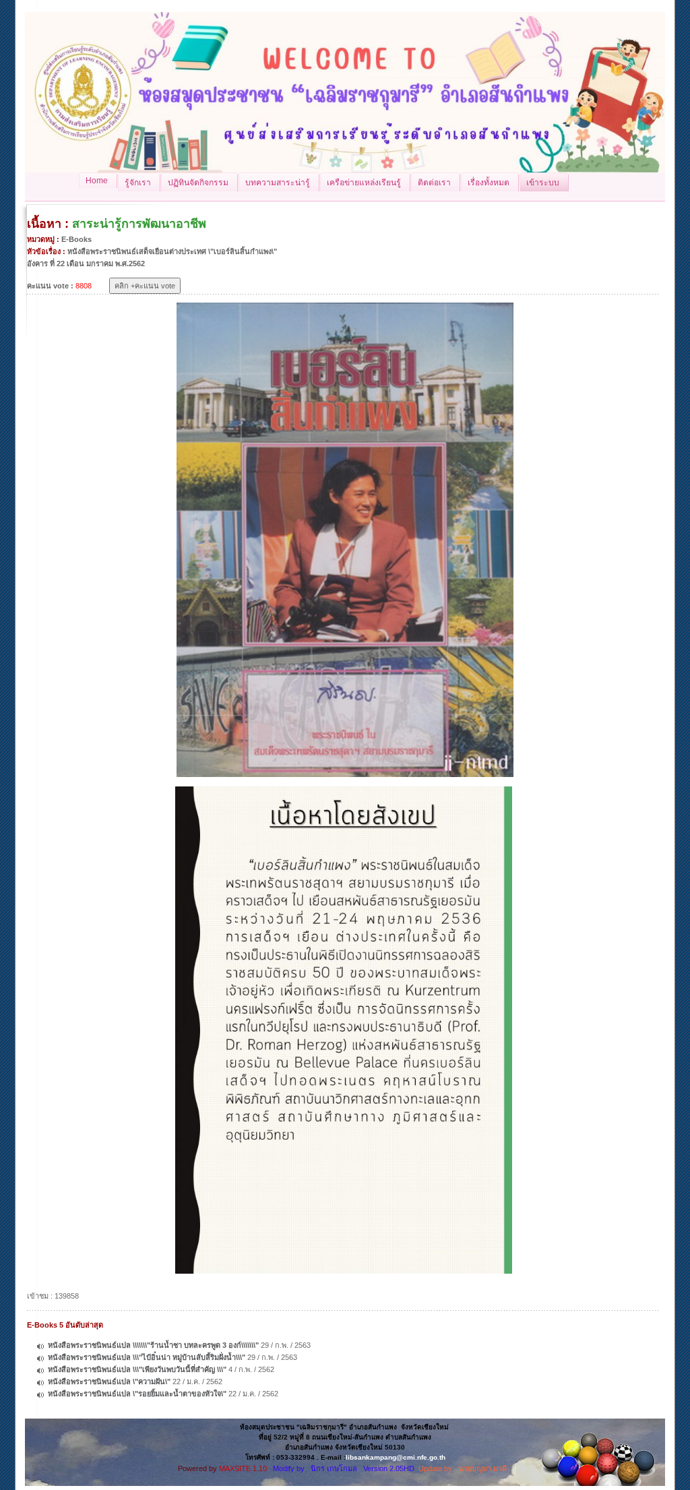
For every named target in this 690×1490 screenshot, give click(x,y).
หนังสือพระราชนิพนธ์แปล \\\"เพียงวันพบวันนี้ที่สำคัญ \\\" (137, 1369)
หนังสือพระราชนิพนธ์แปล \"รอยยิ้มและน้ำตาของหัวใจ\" (137, 1394)
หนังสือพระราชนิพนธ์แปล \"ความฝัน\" (109, 1381)
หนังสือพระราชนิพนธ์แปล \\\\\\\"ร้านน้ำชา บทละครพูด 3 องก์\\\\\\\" (153, 1345)
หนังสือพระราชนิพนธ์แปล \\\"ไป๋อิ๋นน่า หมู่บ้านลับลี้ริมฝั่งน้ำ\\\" (146, 1357)
